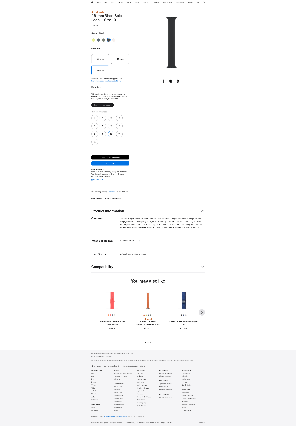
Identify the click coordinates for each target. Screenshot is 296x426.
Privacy (184, 382)
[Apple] (92, 366)
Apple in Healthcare (165, 397)
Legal (163, 423)
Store (93, 373)
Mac (92, 376)
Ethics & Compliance (188, 404)
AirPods (93, 391)
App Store (117, 410)
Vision (93, 388)
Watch (99, 366)
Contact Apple (186, 410)
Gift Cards (94, 400)
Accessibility (186, 373)
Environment (186, 379)
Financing (140, 394)
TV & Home (95, 394)
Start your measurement (102, 105)
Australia (202, 423)
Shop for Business (165, 376)
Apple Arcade (118, 395)
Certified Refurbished (143, 388)
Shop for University (165, 390)
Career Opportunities (189, 398)
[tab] (163, 82)
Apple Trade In (141, 391)
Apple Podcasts (119, 404)
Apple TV (117, 390)
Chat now (112, 192)
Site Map (169, 423)
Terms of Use (141, 423)
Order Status (141, 400)
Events (184, 407)
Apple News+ (118, 401)
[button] (198, 2)
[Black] (109, 40)
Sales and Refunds (153, 423)
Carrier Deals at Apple (144, 397)
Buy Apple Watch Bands (111, 366)
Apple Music (118, 387)
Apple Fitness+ (118, 398)
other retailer (123, 416)
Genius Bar (140, 376)
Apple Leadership (187, 395)
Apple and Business (165, 373)
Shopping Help (141, 403)
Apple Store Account (120, 376)
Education (185, 376)
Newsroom (185, 393)
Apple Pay (94, 410)
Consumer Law (141, 406)
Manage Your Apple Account (123, 373)
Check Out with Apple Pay (110, 157)
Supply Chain (186, 385)
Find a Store (140, 373)
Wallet (93, 407)
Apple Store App (142, 385)
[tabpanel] (172, 44)
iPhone (93, 382)
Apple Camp (140, 382)
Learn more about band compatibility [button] (105, 81)
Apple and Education (165, 384)
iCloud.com (117, 379)
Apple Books (118, 407)
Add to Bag (110, 163)
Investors (185, 401)
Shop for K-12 (163, 387)
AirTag (93, 397)
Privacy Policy (130, 423)
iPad (92, 379)
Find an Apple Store (110, 416)
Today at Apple (141, 379)
